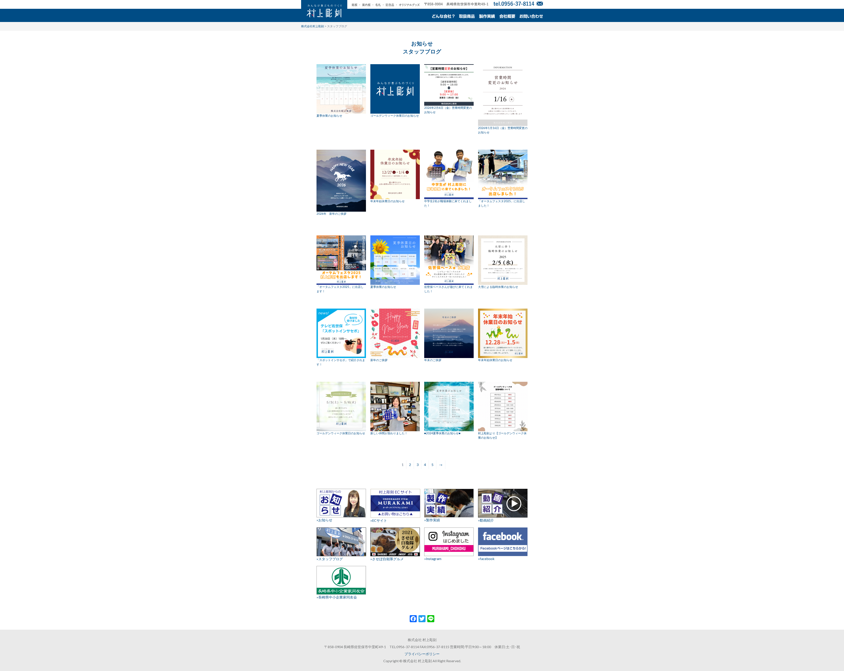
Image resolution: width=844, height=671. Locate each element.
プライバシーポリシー (422, 654)
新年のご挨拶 (378, 360)
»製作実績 (432, 520)
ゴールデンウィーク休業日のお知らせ (394, 115)
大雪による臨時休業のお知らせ (498, 287)
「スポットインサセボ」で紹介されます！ (340, 362)
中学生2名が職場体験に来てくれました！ (448, 203)
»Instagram (432, 558)
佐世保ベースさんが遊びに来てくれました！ (448, 289)
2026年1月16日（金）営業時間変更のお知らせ (503, 130)
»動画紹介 (486, 520)
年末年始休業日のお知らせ (387, 201)
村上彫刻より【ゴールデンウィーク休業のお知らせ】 (502, 435)
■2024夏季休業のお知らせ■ (442, 433)
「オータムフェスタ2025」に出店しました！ (501, 203)
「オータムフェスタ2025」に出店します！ (340, 289)
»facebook (486, 558)
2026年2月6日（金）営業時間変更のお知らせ (448, 110)
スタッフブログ (422, 51)
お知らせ (422, 43)
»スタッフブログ (329, 559)
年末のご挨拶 (432, 360)
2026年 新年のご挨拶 (331, 213)
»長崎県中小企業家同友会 (336, 597)
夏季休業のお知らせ (329, 115)
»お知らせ (324, 520)
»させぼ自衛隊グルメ (387, 559)
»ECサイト (378, 520)
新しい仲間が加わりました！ (388, 433)
